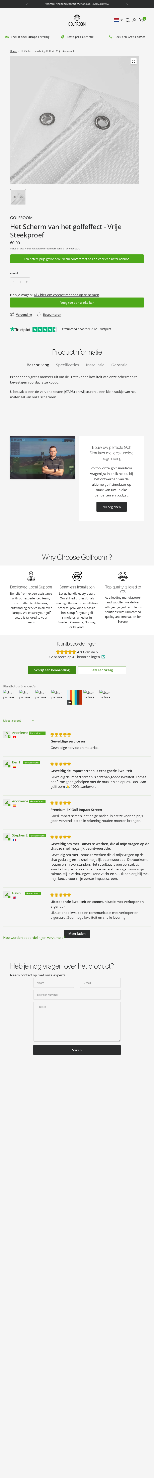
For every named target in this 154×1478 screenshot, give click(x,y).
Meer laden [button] (77, 933)
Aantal (14, 273)
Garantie (119, 365)
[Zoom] (134, 61)
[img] (61, 734)
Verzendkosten (33, 248)
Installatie (95, 365)
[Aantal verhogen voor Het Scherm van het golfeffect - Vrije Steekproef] (26, 282)
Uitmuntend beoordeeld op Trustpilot (86, 329)
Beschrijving (38, 365)
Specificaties (67, 365)
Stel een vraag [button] (102, 670)
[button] (111, 507)
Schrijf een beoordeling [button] (52, 670)
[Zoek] (127, 20)
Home (13, 51)
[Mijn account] (134, 20)
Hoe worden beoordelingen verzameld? (34, 937)
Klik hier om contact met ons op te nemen (66, 295)
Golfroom (21, 217)
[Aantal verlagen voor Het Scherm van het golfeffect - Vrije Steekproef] (13, 282)
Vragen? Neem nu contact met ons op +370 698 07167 (77, 4)
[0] (141, 20)
